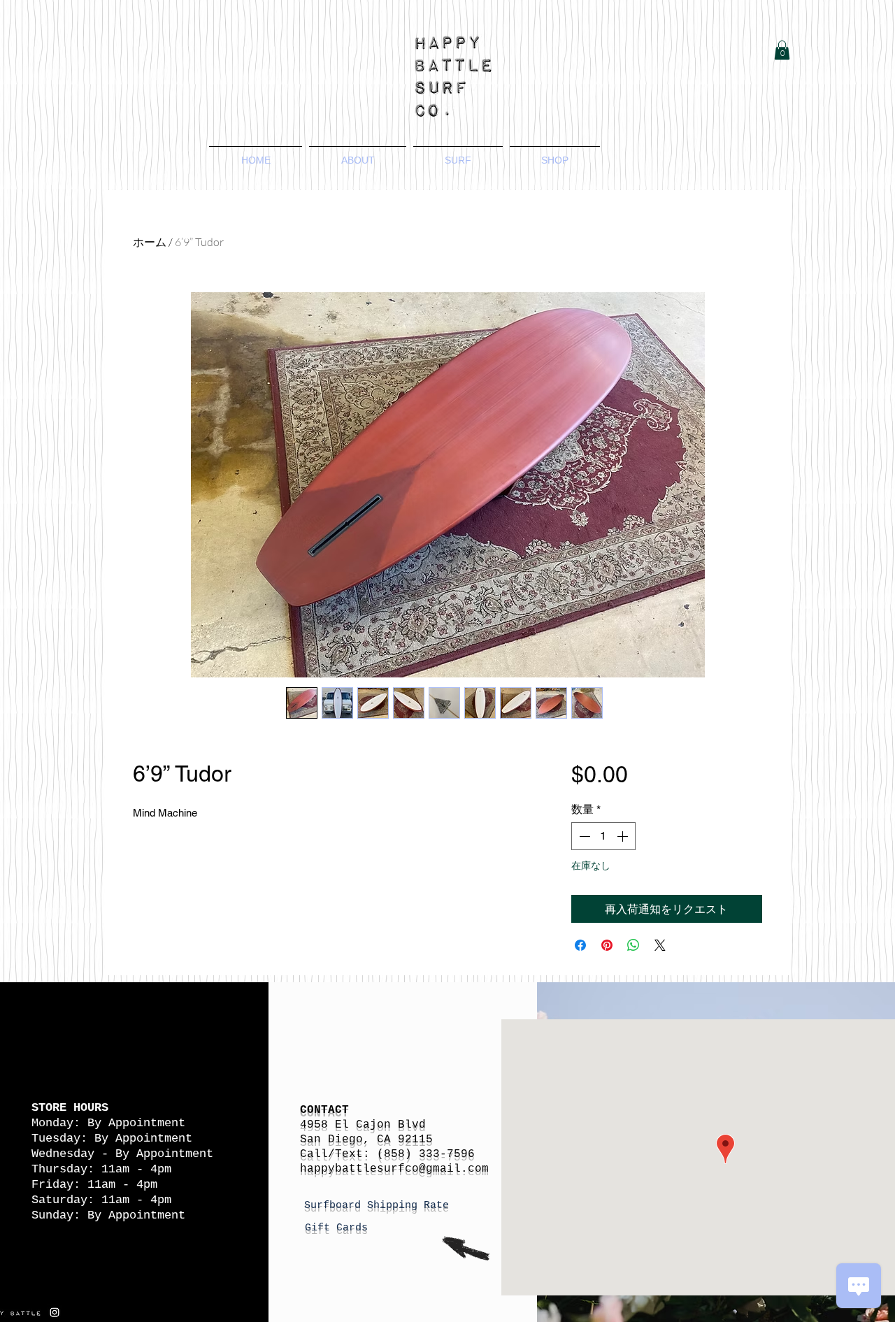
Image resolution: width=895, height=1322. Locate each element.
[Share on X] (660, 945)
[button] (782, 50)
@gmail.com (454, 1169)
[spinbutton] (603, 836)
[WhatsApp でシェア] (633, 945)
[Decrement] (583, 836)
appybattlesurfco (363, 1169)
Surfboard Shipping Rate (379, 1206)
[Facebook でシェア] (580, 945)
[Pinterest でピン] (607, 945)
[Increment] (623, 836)
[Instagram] (54, 1312)
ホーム (149, 242)
